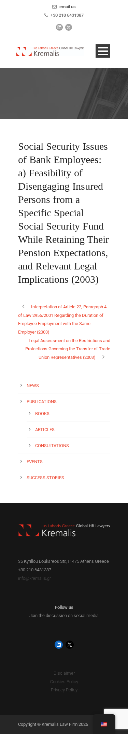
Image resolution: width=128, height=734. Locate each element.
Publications (42, 401)
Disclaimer (64, 673)
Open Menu (103, 51)
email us (67, 6)
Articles (45, 429)
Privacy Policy (64, 689)
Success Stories (45, 477)
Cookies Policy (64, 681)
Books (42, 413)
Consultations (52, 445)
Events (35, 461)
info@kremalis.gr (34, 578)
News (33, 385)
